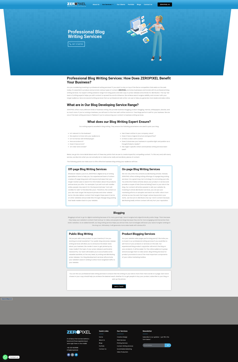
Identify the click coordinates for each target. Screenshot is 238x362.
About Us (96, 4)
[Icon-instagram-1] (72, 354)
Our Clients (121, 4)
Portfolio (131, 4)
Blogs (139, 4)
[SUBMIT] (168, 345)
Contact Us (148, 4)
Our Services (107, 4)
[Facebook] (68, 354)
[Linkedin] (76, 354)
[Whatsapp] (5, 357)
